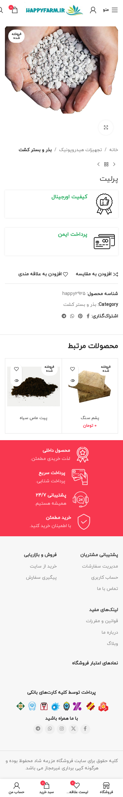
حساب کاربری (104, 577)
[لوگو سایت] (54, 9)
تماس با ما (107, 589)
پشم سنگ (90, 418)
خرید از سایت (43, 566)
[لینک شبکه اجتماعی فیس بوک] (88, 316)
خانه (113, 150)
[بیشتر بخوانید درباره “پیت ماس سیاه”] (16, 380)
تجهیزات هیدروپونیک (80, 150)
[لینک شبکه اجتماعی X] (73, 729)
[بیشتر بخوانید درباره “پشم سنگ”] (72, 380)
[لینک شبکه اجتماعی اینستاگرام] (62, 729)
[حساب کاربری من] (93, 9)
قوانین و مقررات (102, 621)
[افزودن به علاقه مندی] (72, 369)
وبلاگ (112, 644)
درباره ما (110, 632)
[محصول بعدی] (98, 164)
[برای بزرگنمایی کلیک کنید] (105, 127)
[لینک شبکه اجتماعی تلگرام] (64, 316)
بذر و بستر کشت (35, 150)
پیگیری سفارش (41, 577)
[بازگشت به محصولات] (106, 164)
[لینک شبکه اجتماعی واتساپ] (72, 316)
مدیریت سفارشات (100, 566)
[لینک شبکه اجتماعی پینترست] (80, 316)
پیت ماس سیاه (33, 418)
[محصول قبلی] (114, 164)
